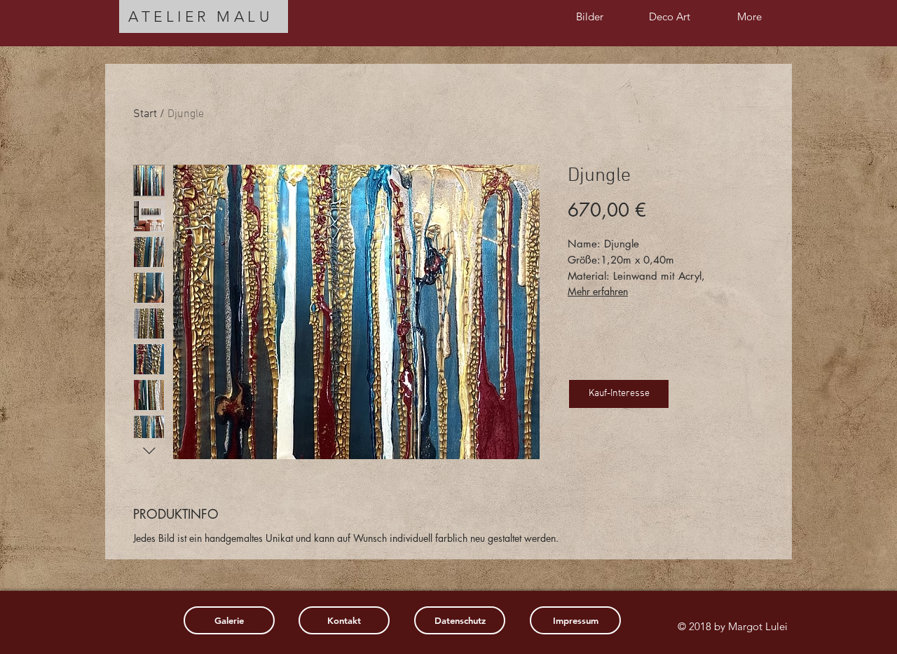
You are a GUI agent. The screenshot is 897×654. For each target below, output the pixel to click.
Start (145, 114)
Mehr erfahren (598, 291)
